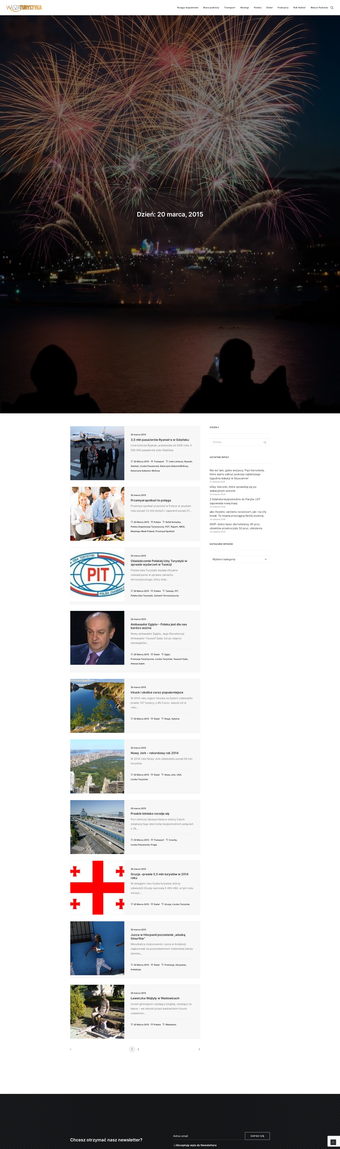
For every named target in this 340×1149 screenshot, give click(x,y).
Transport (229, 7)
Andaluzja (136, 969)
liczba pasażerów (149, 466)
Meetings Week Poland (142, 531)
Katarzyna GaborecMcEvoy (174, 466)
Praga (154, 844)
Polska (258, 7)
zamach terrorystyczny (166, 595)
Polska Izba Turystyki (142, 595)
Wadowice (171, 1024)
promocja (169, 964)
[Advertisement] (240, 598)
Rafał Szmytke (173, 522)
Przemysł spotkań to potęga (151, 500)
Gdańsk (135, 466)
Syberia (175, 718)
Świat (269, 7)
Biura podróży (211, 7)
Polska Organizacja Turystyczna (147, 526)
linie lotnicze (176, 461)
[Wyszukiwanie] (332, 7)
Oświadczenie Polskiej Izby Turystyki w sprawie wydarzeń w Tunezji (159, 562)
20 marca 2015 (141, 461)
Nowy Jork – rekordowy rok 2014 (154, 753)
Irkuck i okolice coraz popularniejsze (157, 692)
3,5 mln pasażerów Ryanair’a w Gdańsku (160, 440)
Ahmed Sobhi (137, 663)
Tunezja (170, 591)
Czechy (173, 840)
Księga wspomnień (188, 7)
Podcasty (283, 7)
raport (174, 526)
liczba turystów (163, 659)
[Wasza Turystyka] (24, 7)
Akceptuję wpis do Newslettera (196, 1145)
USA (179, 774)
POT (167, 526)
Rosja (167, 718)
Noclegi (244, 7)
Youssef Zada (180, 659)
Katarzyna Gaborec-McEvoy (145, 470)
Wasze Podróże (319, 7)
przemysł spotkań (164, 531)
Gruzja (168, 904)
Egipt (167, 654)
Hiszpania (180, 964)
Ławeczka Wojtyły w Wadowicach (155, 998)
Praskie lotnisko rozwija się (150, 813)
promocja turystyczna (142, 659)
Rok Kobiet (299, 7)
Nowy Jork (170, 774)
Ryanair (188, 461)
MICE (182, 526)
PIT (176, 591)
